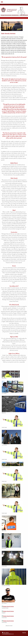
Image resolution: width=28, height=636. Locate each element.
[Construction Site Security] (12, 464)
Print (4, 632)
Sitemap (7, 632)
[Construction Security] (12, 606)
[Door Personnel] (8, 595)
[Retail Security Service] (11, 491)
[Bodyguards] (12, 611)
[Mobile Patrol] (14, 404)
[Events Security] (12, 558)
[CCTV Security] (12, 386)
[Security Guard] (12, 474)
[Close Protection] (11, 437)
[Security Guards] (12, 421)
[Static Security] (11, 374)
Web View (24, 632)
